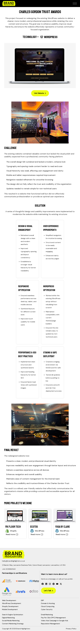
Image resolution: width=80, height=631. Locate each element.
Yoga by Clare (62, 527)
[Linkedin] (46, 583)
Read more (10, 534)
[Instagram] (49, 583)
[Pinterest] (53, 583)
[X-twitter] (60, 583)
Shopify (13, 531)
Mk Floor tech (13, 527)
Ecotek (34, 527)
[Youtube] (57, 583)
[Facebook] (42, 583)
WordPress (39, 531)
